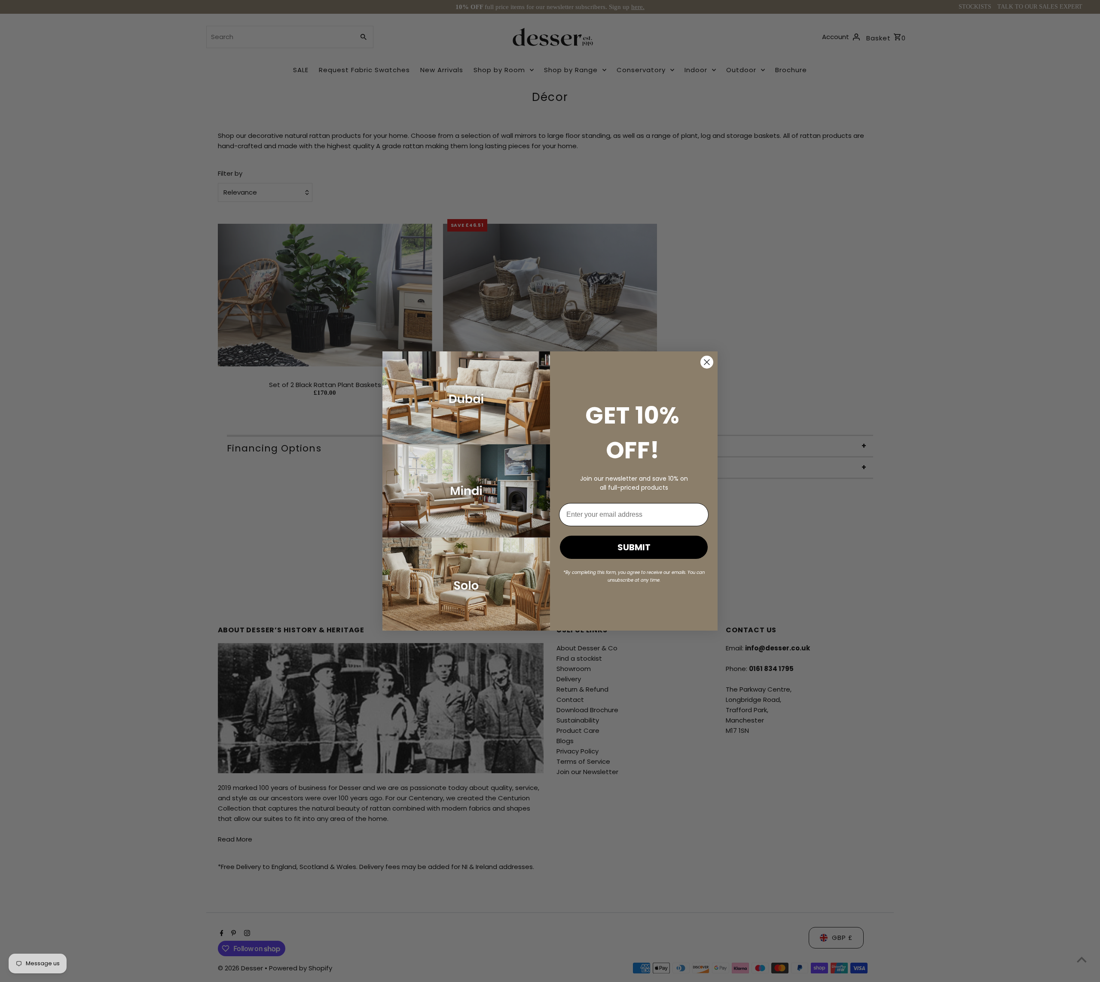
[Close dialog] (706, 362)
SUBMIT (634, 547)
